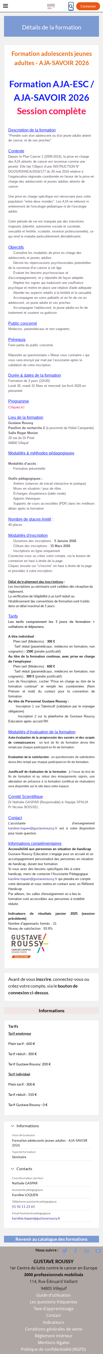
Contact (53, 1315)
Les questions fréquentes (54, 1302)
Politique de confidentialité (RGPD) (53, 1349)
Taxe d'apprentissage (54, 1308)
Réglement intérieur (53, 1336)
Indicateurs (53, 1322)
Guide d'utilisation (53, 1295)
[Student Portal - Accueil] (51, 6)
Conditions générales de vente (53, 1329)
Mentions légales (54, 1342)
